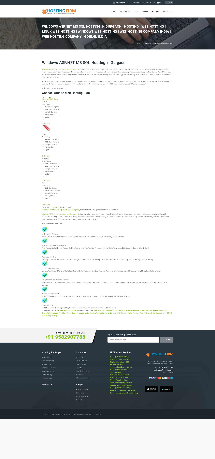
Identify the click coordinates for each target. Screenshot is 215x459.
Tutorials (79, 400)
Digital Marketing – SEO (119, 362)
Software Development (119, 375)
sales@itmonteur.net (165, 370)
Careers (79, 368)
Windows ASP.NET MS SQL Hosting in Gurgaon (84, 62)
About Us (155, 11)
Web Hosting (125, 11)
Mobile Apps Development (120, 380)
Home (114, 11)
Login (169, 2)
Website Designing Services (121, 382)
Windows (54, 99)
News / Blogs (81, 364)
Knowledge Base (82, 396)
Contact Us (168, 11)
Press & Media (81, 361)
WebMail (137, 2)
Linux (46, 99)
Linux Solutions (116, 372)
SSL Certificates (116, 364)
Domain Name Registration (121, 385)
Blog (136, 11)
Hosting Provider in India (129, 310)
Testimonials (80, 375)
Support (158, 2)
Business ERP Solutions (119, 377)
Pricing (145, 11)
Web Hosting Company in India (106, 310)
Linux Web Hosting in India (122, 313)
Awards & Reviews (82, 371)
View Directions (168, 373)
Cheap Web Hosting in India (101, 313)
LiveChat (148, 2)
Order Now (46, 123)
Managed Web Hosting (119, 357)
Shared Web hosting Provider (54, 313)
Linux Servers (47, 378)
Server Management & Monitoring (124, 393)
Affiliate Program (82, 378)
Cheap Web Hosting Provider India (153, 310)
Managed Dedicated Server (121, 367)
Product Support (82, 389)
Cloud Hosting (47, 375)
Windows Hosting (48, 371)
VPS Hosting (46, 364)
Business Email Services (119, 359)
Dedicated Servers (48, 368)
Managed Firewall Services (120, 388)
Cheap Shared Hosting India (77, 313)
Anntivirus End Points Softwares (123, 390)
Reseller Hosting (48, 361)
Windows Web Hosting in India (144, 313)
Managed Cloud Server (119, 370)
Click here (55, 207)
